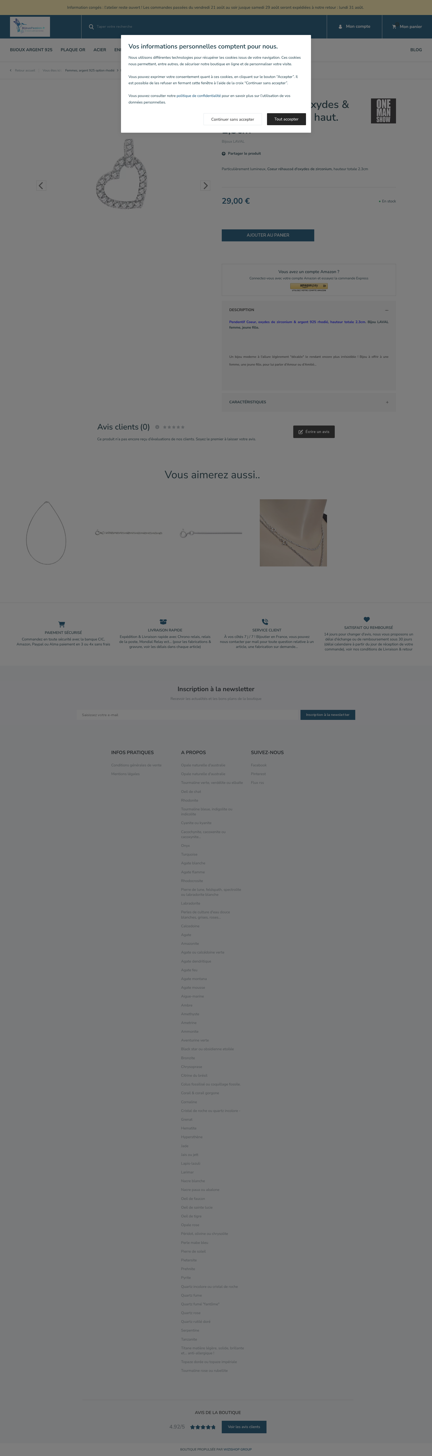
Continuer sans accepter (232, 119)
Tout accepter (286, 119)
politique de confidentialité (198, 95)
